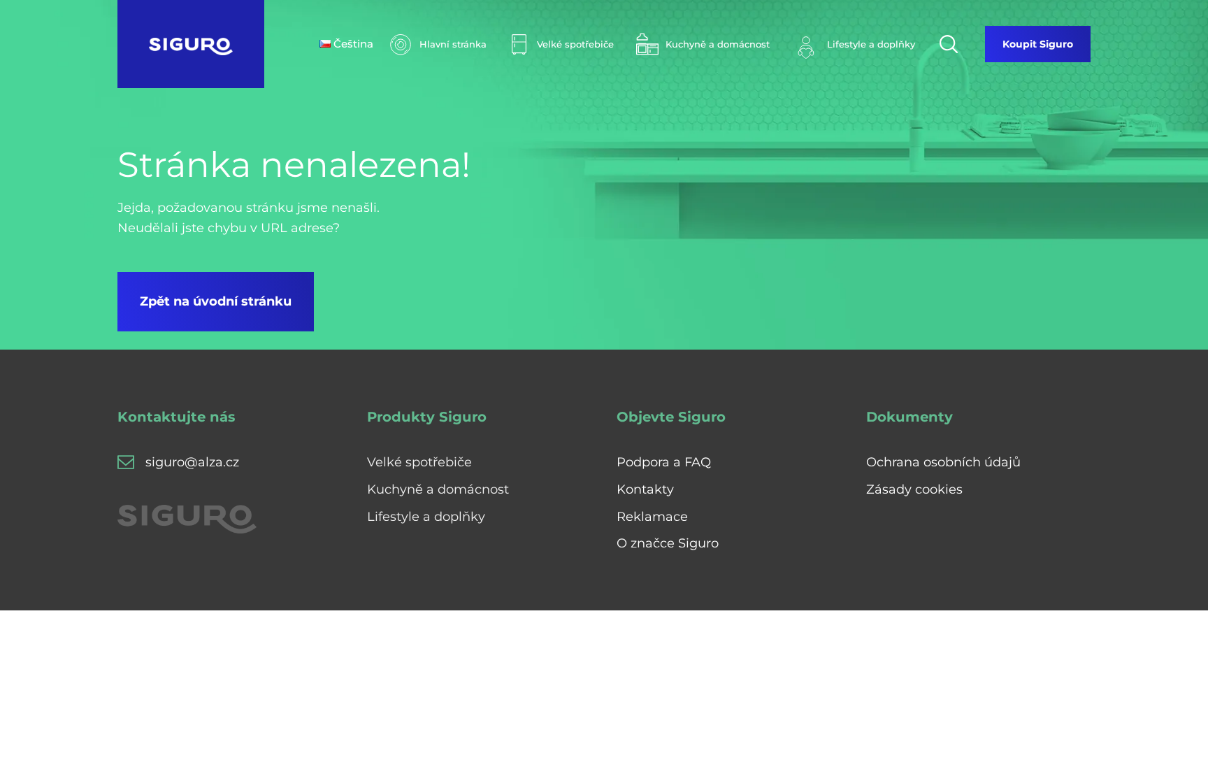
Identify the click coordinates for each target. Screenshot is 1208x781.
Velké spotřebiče (419, 462)
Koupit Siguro (1037, 44)
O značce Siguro (668, 543)
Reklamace (652, 516)
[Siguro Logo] (190, 44)
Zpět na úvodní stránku (216, 301)
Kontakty (645, 489)
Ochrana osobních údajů (943, 462)
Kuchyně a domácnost (438, 489)
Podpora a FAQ (664, 462)
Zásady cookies (914, 489)
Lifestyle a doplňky (426, 516)
